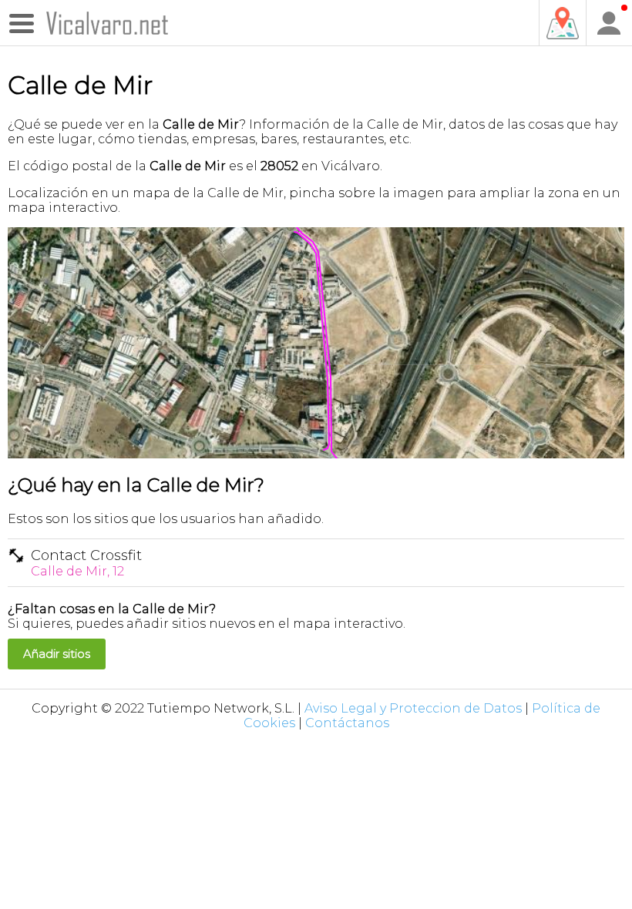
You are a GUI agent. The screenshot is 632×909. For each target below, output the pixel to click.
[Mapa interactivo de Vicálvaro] (562, 23)
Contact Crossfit (86, 563)
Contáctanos (347, 723)
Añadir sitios (56, 653)
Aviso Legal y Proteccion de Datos (413, 708)
